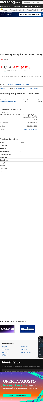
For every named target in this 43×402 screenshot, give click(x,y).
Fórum (26, 85)
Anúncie (24, 349)
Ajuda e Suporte (26, 352)
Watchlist (16, 6)
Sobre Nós (24, 347)
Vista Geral (4, 88)
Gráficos (38, 6)
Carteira (5, 352)
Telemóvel (5, 349)
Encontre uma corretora (12, 321)
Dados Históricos (21, 88)
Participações (33, 88)
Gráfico (10, 85)
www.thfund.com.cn (30, 129)
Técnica (18, 85)
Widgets (5, 355)
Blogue (4, 347)
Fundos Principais (32, 10)
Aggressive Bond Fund (8, 101)
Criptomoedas (27, 6)
